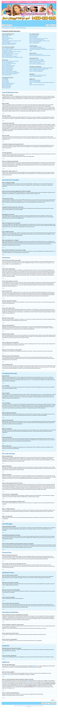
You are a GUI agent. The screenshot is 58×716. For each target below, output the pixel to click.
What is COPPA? (5, 36)
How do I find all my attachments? (36, 76)
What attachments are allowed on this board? (38, 75)
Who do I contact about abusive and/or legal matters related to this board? (42, 83)
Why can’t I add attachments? (7, 69)
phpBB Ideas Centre (6, 674)
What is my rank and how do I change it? (9, 56)
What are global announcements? (8, 83)
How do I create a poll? (6, 64)
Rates (40, 2)
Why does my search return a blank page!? (37, 61)
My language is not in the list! (7, 52)
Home (18, 2)
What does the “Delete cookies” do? (8, 44)
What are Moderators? (34, 36)
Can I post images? (5, 82)
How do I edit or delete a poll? (7, 66)
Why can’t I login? (5, 39)
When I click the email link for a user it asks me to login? (12, 57)
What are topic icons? (6, 87)
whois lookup (30, 681)
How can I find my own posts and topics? (37, 63)
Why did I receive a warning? (7, 70)
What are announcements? (7, 84)
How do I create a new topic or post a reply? (10, 61)
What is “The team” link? (34, 43)
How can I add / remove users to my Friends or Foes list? (40, 55)
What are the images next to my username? (10, 53)
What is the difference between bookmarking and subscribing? (41, 67)
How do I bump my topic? (7, 74)
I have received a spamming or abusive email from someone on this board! (42, 50)
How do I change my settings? (7, 48)
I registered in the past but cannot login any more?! (11, 40)
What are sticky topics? (6, 85)
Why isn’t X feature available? (35, 81)
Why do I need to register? (7, 35)
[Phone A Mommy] (8, 5)
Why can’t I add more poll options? (8, 65)
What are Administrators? (34, 35)
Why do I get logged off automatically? (9, 43)
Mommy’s (7, 2)
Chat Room (29, 2)
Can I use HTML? (5, 79)
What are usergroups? (34, 37)
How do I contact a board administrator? (37, 84)
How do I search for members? (35, 62)
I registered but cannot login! (7, 38)
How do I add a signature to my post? (9, 63)
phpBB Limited (35, 665)
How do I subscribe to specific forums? (37, 70)
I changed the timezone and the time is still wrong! (11, 51)
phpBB (18, 218)
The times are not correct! (7, 50)
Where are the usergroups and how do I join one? (39, 38)
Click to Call (51, 2)
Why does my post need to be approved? (9, 73)
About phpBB (32, 667)
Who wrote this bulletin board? (35, 80)
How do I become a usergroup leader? (37, 39)
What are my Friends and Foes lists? (36, 54)
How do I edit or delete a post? (8, 62)
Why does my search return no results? (37, 60)
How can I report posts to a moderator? (9, 71)
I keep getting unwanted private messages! (37, 48)
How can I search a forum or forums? (37, 59)
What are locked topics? (6, 86)
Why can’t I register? (6, 37)
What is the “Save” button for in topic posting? (10, 72)
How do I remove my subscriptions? (36, 71)
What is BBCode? (5, 78)
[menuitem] (10, 25)
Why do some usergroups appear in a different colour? (40, 40)
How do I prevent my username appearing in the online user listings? (14, 49)
